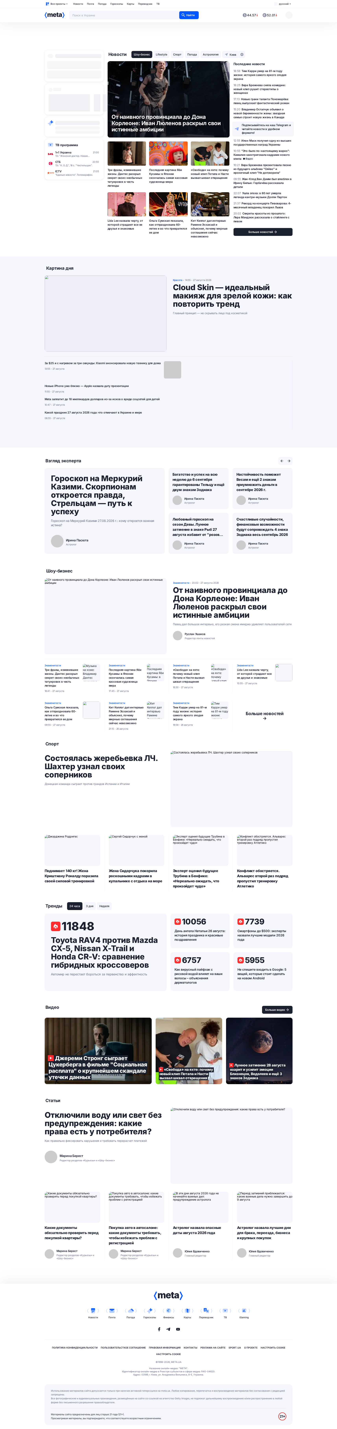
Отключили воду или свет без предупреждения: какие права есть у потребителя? (103, 1123)
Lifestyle (161, 54)
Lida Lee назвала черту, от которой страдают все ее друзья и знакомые (125, 224)
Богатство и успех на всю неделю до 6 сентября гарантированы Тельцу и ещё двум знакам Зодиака (198, 482)
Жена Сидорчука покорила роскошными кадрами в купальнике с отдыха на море (135, 876)
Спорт (177, 54)
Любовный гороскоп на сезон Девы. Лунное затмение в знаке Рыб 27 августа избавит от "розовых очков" (198, 527)
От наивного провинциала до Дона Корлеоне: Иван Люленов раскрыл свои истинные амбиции (230, 602)
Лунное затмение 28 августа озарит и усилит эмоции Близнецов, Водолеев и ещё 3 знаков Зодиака (259, 1051)
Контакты (190, 1347)
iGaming (244, 1317)
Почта (90, 3)
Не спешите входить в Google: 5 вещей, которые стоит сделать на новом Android (261, 973)
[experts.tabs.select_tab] (281, 461)
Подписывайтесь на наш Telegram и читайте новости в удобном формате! (266, 129)
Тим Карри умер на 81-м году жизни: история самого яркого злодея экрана (190, 713)
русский (284, 3)
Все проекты (58, 3)
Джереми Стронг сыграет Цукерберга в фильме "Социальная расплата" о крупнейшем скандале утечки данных (98, 1051)
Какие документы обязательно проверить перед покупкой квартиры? (72, 1233)
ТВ (158, 3)
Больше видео (275, 1009)
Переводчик (145, 3)
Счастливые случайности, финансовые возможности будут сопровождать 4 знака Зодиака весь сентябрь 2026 (262, 527)
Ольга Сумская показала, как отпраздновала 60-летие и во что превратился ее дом (168, 226)
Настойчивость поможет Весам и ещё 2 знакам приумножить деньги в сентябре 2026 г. (258, 482)
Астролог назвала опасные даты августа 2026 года (197, 1230)
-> (265, 716)
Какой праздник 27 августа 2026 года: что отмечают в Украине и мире (93, 412)
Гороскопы (116, 3)
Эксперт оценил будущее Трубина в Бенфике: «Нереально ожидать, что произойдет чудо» (196, 878)
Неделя (104, 906)
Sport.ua (235, 1347)
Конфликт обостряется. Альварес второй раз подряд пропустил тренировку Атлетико (262, 878)
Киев (233, 54)
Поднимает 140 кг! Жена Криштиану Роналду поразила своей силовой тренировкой (71, 876)
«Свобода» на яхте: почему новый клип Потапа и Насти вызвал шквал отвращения (210, 173)
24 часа (74, 906)
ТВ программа (66, 145)
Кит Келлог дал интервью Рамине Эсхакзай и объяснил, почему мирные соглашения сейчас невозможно (209, 228)
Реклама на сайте (212, 1347)
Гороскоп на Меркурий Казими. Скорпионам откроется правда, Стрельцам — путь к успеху (96, 495)
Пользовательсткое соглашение (123, 1347)
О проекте (251, 1347)
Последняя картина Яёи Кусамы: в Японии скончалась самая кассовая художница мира (168, 175)
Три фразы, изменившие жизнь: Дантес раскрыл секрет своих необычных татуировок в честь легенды (125, 177)
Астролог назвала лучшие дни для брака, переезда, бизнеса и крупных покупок (264, 1233)
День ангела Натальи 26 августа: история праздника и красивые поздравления (200, 935)
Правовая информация (165, 1347)
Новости (78, 3)
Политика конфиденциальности (75, 1347)
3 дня (89, 906)
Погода (102, 3)
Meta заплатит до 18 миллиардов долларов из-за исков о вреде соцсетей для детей (102, 399)
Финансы (168, 1317)
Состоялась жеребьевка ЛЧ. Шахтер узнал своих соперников (101, 766)
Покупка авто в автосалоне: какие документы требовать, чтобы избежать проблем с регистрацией (135, 1235)
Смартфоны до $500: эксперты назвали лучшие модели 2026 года (261, 935)
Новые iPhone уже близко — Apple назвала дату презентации (87, 386)
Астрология (211, 54)
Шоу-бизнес (142, 54)
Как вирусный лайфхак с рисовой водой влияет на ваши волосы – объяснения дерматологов (199, 975)
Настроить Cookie (273, 1347)
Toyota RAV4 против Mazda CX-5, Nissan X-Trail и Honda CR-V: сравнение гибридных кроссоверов (104, 952)
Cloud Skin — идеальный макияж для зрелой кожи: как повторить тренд (232, 295)
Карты (130, 3)
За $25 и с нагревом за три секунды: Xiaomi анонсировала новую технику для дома (103, 363)
